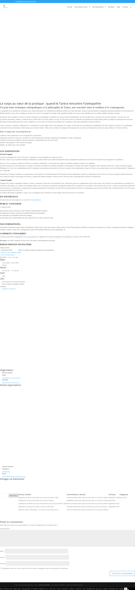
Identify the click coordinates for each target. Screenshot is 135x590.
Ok (126, 589)
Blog (118, 7)
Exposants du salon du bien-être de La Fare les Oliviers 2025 (38, 497)
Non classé (123, 497)
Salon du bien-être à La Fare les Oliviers (95, 497)
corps (10, 257)
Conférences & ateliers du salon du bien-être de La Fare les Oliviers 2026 (42, 503)
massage (15, 257)
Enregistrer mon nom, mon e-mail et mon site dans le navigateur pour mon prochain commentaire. (35, 568)
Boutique (111, 7)
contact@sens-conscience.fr (11, 378)
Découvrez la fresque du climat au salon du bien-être (36, 507)
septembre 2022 (114, 503)
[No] (128, 589)
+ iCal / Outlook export (7, 255)
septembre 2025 (114, 497)
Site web (3, 564)
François (25, 237)
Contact (125, 7)
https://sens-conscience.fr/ (11, 383)
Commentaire (5, 529)
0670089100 (6, 472)
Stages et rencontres (9, 289)
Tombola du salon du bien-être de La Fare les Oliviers (36, 500)
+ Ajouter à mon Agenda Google (10, 252)
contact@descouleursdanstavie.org (13, 476)
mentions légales (44, 585)
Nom (2, 551)
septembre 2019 (114, 507)
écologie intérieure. (35, 200)
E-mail (2, 557)
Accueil (69, 7)
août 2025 (112, 500)
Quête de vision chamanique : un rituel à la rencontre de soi (38, 510)
